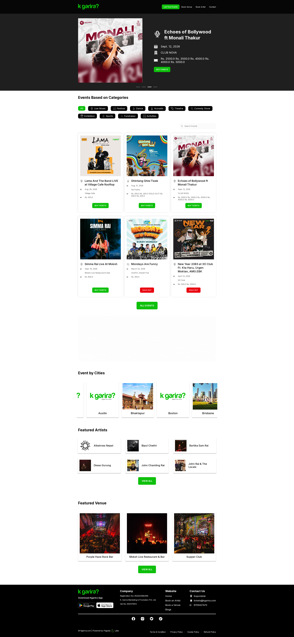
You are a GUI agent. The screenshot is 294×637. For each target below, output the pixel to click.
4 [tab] (154, 88)
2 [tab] (143, 88)
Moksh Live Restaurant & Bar (179, 54)
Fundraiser (130, 116)
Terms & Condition (158, 632)
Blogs (168, 609)
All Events (147, 305)
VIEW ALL (147, 481)
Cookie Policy (193, 632)
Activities (151, 116)
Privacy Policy (176, 632)
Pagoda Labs (111, 631)
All (81, 108)
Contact (212, 7)
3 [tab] (149, 88)
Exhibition (89, 116)
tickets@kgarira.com (205, 600)
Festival (121, 108)
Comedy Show (202, 108)
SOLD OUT (147, 290)
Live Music (100, 108)
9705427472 (200, 605)
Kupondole (200, 596)
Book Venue (186, 7)
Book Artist (200, 7)
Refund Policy (210, 632)
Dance (139, 108)
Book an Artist (172, 600)
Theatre (179, 108)
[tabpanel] (147, 50)
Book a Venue (172, 605)
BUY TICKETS (162, 68)
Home (168, 596)
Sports (109, 116)
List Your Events (171, 7)
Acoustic (158, 108)
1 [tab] (137, 88)
